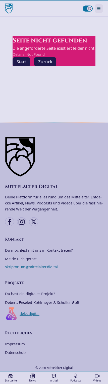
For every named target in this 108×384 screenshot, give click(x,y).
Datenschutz (15, 352)
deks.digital (29, 313)
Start (21, 62)
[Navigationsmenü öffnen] (99, 8)
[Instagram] (21, 221)
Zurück (45, 62)
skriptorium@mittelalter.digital (31, 266)
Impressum (15, 343)
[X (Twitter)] (33, 221)
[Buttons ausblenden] (101, 337)
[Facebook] (9, 221)
